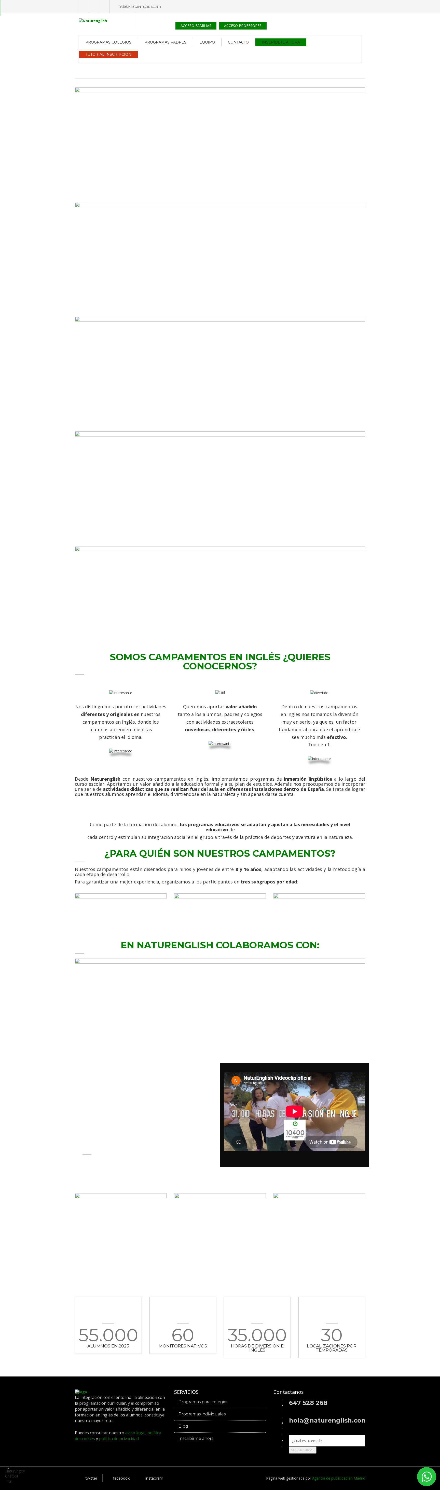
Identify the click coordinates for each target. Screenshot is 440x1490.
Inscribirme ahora (196, 1439)
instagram (154, 1478)
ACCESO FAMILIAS (196, 25)
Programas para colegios (203, 1402)
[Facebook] (94, 6)
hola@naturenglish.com (140, 6)
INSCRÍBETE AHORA (281, 42)
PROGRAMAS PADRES (165, 42)
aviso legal (135, 1433)
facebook (121, 1478)
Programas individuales (202, 1414)
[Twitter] (84, 6)
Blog (183, 1426)
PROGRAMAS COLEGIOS (108, 42)
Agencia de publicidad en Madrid (338, 1478)
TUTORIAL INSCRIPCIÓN (108, 54)
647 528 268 (308, 1403)
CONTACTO (238, 42)
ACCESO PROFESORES (243, 25)
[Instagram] (104, 6)
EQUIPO (207, 42)
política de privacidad (118, 1438)
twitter (91, 1478)
